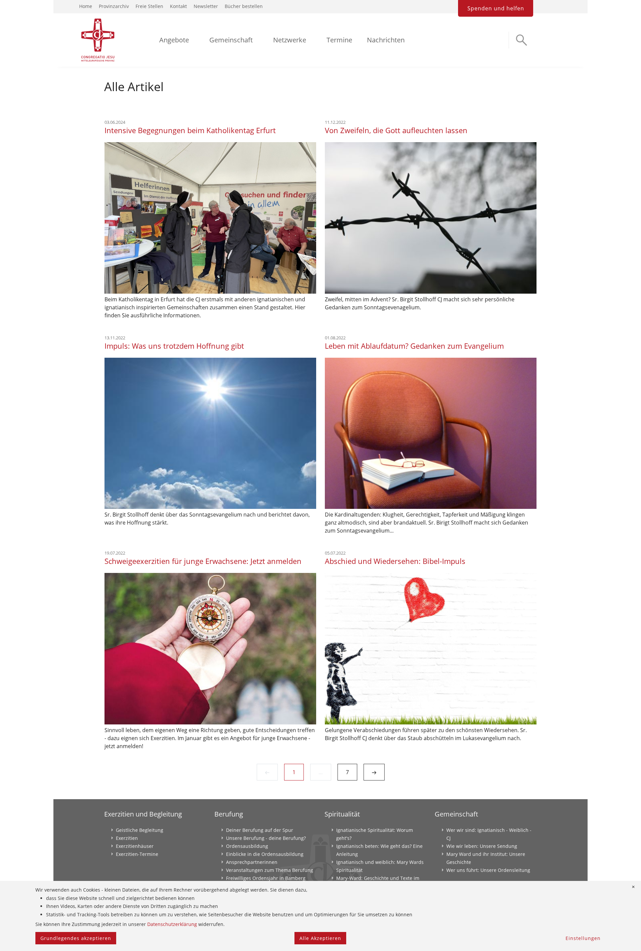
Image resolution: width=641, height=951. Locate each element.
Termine (339, 39)
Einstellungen (583, 938)
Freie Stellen (149, 6)
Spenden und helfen (495, 8)
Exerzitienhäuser (135, 846)
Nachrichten (386, 39)
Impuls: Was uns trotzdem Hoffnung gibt (174, 346)
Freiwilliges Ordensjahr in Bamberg (265, 878)
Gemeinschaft (231, 39)
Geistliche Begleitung (139, 830)
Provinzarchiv (114, 6)
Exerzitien (127, 838)
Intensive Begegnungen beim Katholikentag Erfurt (190, 130)
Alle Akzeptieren (320, 938)
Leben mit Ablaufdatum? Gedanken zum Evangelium (414, 346)
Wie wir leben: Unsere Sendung (481, 846)
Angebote (174, 39)
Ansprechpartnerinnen (251, 862)
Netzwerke (289, 39)
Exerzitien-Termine (137, 854)
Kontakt (178, 6)
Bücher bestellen (244, 6)
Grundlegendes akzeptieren (75, 938)
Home (85, 6)
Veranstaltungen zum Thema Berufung (269, 870)
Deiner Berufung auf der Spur (259, 830)
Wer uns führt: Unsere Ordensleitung (488, 870)
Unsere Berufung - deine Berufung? (266, 838)
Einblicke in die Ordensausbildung (264, 854)
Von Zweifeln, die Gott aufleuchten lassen (396, 130)
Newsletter (206, 6)
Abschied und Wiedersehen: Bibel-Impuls (395, 561)
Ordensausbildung (247, 846)
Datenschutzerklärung (172, 924)
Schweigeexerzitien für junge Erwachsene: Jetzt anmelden (202, 561)
